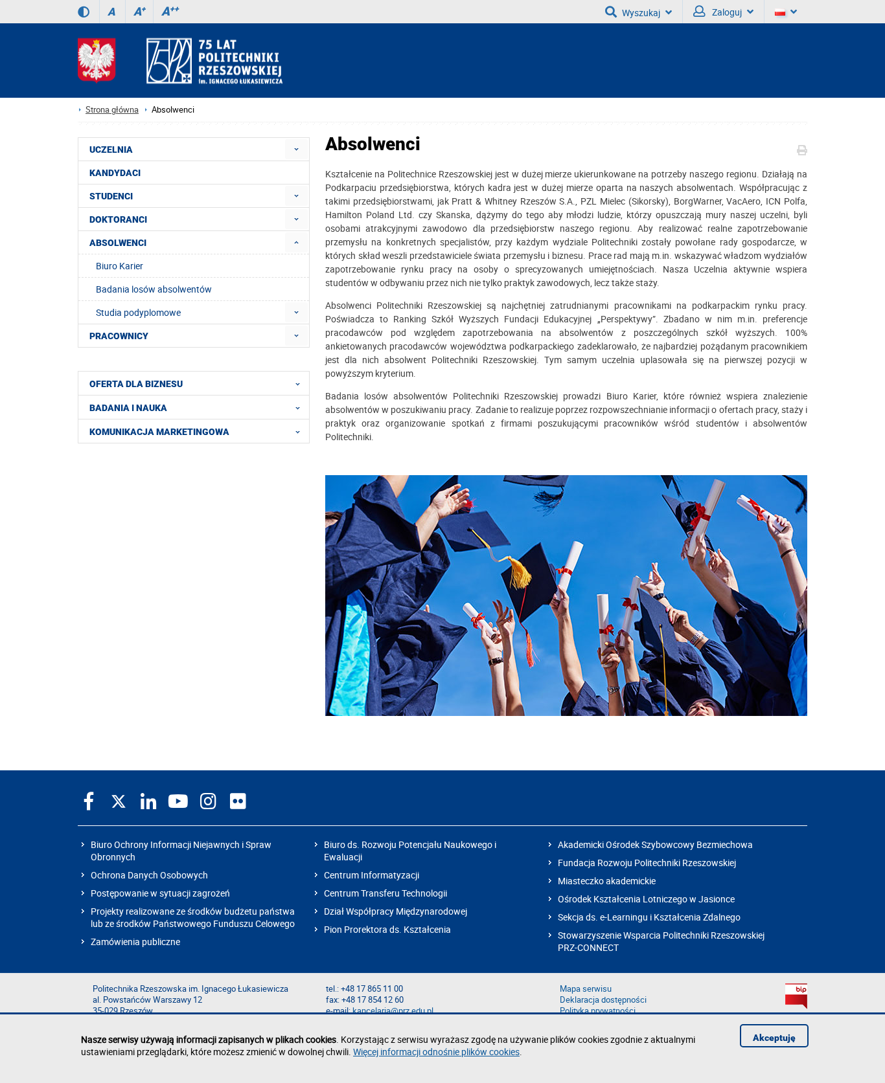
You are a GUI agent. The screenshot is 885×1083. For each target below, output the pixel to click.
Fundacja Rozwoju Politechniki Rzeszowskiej (647, 862)
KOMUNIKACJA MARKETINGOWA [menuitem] (159, 432)
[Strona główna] (180, 61)
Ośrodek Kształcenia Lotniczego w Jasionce (646, 899)
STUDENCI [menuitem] (111, 196)
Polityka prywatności (598, 1010)
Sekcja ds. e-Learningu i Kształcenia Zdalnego (649, 917)
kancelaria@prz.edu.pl (392, 1010)
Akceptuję (774, 1038)
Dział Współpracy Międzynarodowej (395, 911)
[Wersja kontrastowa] (83, 11)
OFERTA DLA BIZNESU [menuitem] (136, 384)
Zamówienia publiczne (135, 941)
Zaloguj (726, 12)
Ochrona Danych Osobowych (149, 875)
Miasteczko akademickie (607, 881)
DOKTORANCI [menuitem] (118, 219)
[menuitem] (296, 149)
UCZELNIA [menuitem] (111, 149)
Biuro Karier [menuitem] (119, 266)
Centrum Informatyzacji (371, 875)
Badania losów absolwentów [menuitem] (154, 289)
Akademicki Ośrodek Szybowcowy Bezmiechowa (655, 844)
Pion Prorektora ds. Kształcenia (387, 929)
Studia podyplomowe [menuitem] (138, 312)
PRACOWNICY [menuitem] (118, 336)
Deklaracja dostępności (603, 999)
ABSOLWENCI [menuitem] (117, 243)
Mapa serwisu (586, 988)
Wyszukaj (641, 12)
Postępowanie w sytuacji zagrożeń (160, 893)
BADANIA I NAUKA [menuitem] (128, 408)
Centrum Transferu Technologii (385, 893)
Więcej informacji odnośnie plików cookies (436, 1051)
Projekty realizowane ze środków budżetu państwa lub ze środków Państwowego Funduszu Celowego (193, 917)
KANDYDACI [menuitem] (115, 173)
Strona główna (112, 109)
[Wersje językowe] (785, 11)
